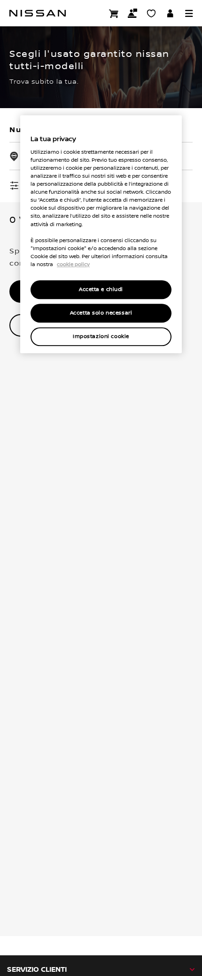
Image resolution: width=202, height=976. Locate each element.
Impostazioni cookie (101, 336)
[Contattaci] (132, 13)
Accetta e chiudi (101, 289)
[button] (188, 13)
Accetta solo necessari (101, 313)
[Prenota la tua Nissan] (113, 13)
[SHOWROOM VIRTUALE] (151, 13)
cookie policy (73, 264)
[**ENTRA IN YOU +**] (170, 13)
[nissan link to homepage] (37, 13)
